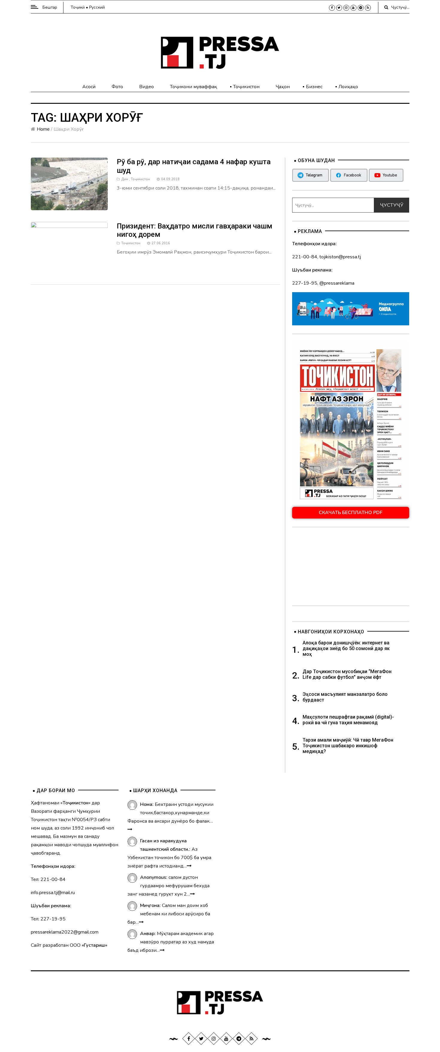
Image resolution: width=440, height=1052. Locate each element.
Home (43, 129)
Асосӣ (88, 86)
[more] (130, 829)
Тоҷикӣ (78, 7)
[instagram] (346, 8)
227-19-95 (304, 283)
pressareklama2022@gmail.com (64, 932)
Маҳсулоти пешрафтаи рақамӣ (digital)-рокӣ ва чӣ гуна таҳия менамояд (348, 719)
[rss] (368, 8)
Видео (146, 86)
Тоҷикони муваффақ (193, 86)
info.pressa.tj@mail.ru (53, 892)
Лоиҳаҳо (348, 86)
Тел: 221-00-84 (48, 879)
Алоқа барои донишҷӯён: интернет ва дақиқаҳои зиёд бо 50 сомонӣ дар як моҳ (346, 648)
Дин (124, 179)
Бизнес (314, 86)
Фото (117, 86)
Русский (97, 7)
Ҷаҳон (283, 86)
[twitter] (339, 8)
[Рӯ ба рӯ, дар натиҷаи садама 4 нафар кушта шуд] (69, 183)
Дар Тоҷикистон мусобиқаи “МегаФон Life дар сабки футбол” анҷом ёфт (347, 674)
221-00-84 (304, 257)
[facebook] (332, 8)
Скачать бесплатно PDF (351, 512)
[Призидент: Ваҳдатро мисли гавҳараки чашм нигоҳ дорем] (69, 247)
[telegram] (361, 8)
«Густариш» (94, 945)
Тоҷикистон (246, 86)
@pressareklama (336, 283)
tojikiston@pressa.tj (340, 257)
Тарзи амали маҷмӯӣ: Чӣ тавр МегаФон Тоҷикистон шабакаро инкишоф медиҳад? (348, 745)
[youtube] (353, 8)
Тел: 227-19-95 (48, 919)
